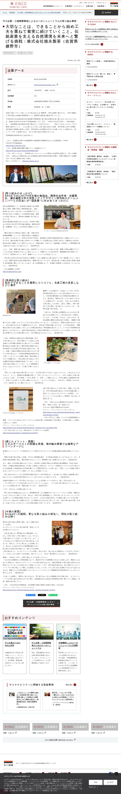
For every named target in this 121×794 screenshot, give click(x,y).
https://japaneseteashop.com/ (45, 85)
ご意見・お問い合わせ (85, 2)
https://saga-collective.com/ (16, 145)
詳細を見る (92, 787)
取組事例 (12, 12)
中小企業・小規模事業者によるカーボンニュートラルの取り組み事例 (38, 12)
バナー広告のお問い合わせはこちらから (59, 740)
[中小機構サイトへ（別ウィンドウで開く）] (114, 4)
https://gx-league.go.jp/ (30, 161)
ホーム (5, 12)
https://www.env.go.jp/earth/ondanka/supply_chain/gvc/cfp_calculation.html (30, 428)
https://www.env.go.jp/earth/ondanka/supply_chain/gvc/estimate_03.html (29, 590)
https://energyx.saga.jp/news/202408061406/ (22, 151)
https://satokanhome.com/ (12, 271)
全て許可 (110, 782)
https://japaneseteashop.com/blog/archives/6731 (20, 433)
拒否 (95, 782)
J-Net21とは (100, 2)
